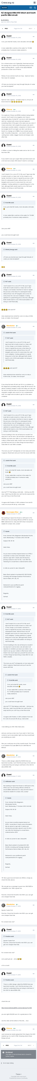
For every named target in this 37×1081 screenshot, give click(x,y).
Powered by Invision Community (18, 1078)
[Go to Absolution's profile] (3, 327)
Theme (18, 1074)
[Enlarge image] (33, 41)
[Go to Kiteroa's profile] (3, 110)
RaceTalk (14, 22)
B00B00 (6, 20)
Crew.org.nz (7, 2)
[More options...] (33, 37)
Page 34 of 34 (18, 28)
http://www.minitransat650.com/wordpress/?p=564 (17, 1008)
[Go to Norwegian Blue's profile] (3, 513)
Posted (13, 37)
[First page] (2, 28)
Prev (6, 28)
